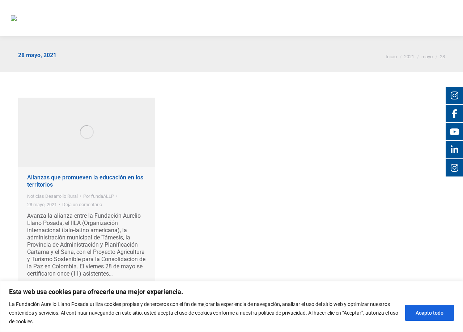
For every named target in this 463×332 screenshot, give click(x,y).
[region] (231, 306)
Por (98, 196)
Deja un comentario (82, 204)
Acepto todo (429, 313)
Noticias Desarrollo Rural (52, 196)
